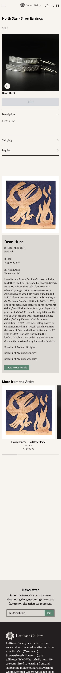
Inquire (6, 150)
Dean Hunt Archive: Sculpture (20, 347)
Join (49, 613)
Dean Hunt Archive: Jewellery (20, 358)
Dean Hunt (8, 93)
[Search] (51, 5)
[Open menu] (2, 5)
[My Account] (45, 5)
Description (8, 114)
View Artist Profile (17, 367)
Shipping (7, 140)
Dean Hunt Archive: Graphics (20, 353)
